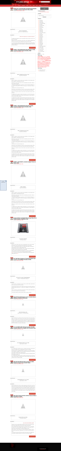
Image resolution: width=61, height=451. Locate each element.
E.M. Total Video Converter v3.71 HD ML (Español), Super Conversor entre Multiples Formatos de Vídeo (25, 259)
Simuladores (45, 65)
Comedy (49, 57)
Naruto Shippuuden (43, 64)
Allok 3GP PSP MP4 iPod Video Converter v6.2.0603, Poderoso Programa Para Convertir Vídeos (24, 362)
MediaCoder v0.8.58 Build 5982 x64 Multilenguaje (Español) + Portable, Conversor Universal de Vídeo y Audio (25, 9)
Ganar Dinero (40, 27)
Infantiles (40, 30)
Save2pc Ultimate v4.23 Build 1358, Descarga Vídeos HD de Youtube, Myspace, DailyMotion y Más (25, 218)
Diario (46, 60)
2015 (45, 56)
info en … (18, 253)
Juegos (34, 5)
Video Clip (40, 50)
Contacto (40, 5)
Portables (18, 10)
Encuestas (40, 26)
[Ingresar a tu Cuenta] (44, 9)
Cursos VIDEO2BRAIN (45, 59)
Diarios (40, 24)
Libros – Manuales (41, 32)
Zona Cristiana (41, 51)
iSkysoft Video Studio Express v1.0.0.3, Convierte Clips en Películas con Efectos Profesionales (25, 297)
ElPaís (44, 62)
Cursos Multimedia (41, 23)
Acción (48, 56)
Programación (47, 64)
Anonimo (23, 10)
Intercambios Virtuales (42, 449)
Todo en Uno (40, 49)
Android (40, 20)
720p (39, 56)
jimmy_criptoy (21, 51)
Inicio (12, 5)
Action (38, 57)
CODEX (46, 57)
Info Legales (23, 5)
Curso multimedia (41, 58)
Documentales (41, 25)
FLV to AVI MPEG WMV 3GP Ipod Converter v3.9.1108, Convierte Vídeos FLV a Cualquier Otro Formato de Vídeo (25, 328)
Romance (39, 65)
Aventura (43, 57)
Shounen (43, 65)
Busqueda (19, 5)
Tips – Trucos (40, 48)
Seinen (41, 65)
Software (20, 10)
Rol (49, 64)
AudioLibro (40, 22)
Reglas (27, 5)
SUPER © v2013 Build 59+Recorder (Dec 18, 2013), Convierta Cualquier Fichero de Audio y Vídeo (23, 106)
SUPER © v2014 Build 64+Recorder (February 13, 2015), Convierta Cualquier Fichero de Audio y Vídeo (24, 50)
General (40, 28)
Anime (40, 21)
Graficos (40, 29)
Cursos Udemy (39, 59)
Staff (36, 5)
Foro (15, 5)
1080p (41, 56)
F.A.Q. (30, 5)
